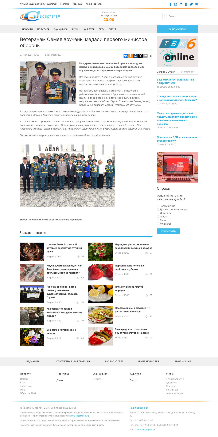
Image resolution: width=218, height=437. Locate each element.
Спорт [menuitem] (112, 29)
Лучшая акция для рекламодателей (38, 4)
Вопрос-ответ (114, 361)
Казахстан (26, 386)
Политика (63, 373)
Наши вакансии (138, 407)
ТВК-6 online (183, 361)
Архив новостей (94, 4)
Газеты (163, 216)
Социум (170, 386)
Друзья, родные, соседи (173, 209)
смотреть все (187, 71)
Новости (25, 373)
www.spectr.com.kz (79, 415)
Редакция (77, 4)
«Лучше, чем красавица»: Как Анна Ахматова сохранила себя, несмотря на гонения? (64, 269)
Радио (163, 220)
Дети (60, 380)
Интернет (165, 213)
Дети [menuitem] (101, 29)
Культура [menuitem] (89, 29)
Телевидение (167, 205)
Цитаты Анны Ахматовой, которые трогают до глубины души (64, 248)
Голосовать (168, 231)
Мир (22, 389)
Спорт (133, 380)
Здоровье (171, 382)
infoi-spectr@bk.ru (146, 429)
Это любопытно (175, 378)
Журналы (165, 223)
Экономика (100, 373)
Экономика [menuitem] (60, 29)
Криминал (172, 389)
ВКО (22, 382)
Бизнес (97, 378)
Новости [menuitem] (27, 29)
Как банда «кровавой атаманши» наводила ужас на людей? (64, 312)
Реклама (64, 4)
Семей (24, 378)
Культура (135, 373)
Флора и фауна (174, 393)
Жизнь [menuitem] (75, 29)
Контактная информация (73, 361)
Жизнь (170, 373)
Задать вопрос (177, 29)
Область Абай (28, 393)
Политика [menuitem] (43, 29)
